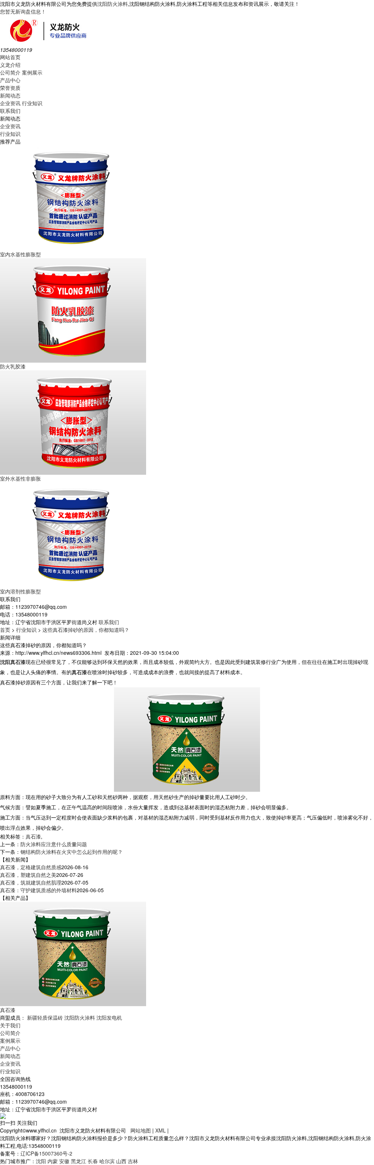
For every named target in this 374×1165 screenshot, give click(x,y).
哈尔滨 (107, 1161)
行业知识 (32, 103)
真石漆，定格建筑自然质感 (30, 867)
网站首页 (10, 57)
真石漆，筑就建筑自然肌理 (30, 882)
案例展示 (32, 72)
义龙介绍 (10, 64)
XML (160, 1130)
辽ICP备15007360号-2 (46, 1153)
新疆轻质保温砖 (45, 1017)
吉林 (133, 1161)
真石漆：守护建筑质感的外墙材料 (38, 890)
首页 (5, 629)
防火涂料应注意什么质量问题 (53, 844)
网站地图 (140, 1130)
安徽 (64, 1161)
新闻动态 (10, 95)
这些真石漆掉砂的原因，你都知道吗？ (85, 629)
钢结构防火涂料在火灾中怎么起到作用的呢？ (71, 851)
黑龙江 (78, 1161)
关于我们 (10, 1025)
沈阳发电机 (109, 1017)
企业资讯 (10, 103)
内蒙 (52, 1161)
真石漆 (33, 836)
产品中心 (10, 80)
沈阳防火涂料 (112, 3)
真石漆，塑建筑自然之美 (28, 874)
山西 (121, 1161)
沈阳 (41, 1161)
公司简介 (10, 72)
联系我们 (10, 110)
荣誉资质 (10, 87)
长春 (93, 1161)
